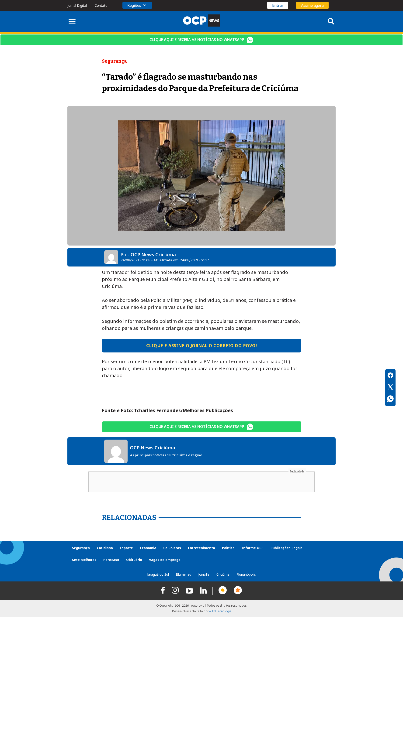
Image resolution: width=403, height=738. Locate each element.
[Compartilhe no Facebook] (390, 376)
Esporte (126, 548)
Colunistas (172, 548)
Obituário (134, 559)
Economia (148, 548)
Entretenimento (201, 548)
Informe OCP (253, 548)
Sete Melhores (84, 559)
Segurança (81, 548)
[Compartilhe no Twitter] (390, 387)
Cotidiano (105, 548)
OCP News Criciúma (153, 254)
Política (228, 548)
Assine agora (312, 5)
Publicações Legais (286, 548)
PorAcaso (111, 559)
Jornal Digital (77, 5)
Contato (101, 5)
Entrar (277, 5)
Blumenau (183, 574)
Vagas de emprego (165, 559)
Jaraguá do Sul (158, 574)
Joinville (203, 574)
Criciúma (222, 574)
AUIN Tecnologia (220, 611)
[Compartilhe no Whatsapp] (390, 399)
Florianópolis (246, 574)
